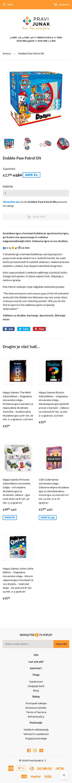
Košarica (64, 4)
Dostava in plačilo (36, 707)
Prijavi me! (61, 644)
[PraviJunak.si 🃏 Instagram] (35, 751)
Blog (36, 690)
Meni (10, 4)
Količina (8, 186)
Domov (7, 53)
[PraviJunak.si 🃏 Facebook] (29, 751)
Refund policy (36, 716)
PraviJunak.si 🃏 (37, 760)
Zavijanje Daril (36, 686)
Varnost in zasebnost (36, 734)
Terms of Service (36, 712)
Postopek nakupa (36, 703)
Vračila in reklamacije (36, 729)
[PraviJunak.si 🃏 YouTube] (41, 751)
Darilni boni (36, 681)
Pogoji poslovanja (36, 738)
